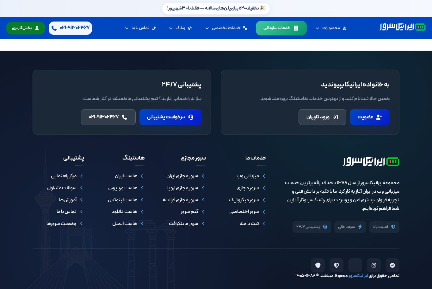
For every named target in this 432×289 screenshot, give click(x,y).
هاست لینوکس (122, 200)
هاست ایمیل (124, 224)
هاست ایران (126, 176)
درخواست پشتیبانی (166, 117)
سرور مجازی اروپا (182, 188)
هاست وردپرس (122, 188)
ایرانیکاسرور (358, 276)
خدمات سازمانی (276, 28)
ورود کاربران (318, 117)
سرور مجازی (248, 188)
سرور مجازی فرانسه (180, 200)
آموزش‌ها (68, 200)
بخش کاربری (22, 28)
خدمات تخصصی (226, 28)
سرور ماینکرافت (183, 224)
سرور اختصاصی (244, 212)
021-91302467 (104, 117)
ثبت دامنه (249, 224)
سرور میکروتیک (244, 200)
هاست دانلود (124, 212)
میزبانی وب (248, 176)
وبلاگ (180, 28)
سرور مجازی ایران (182, 176)
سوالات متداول (62, 188)
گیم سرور (189, 212)
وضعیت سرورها (61, 224)
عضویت (365, 117)
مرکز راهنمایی (64, 176)
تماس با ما (140, 28)
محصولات (331, 28)
